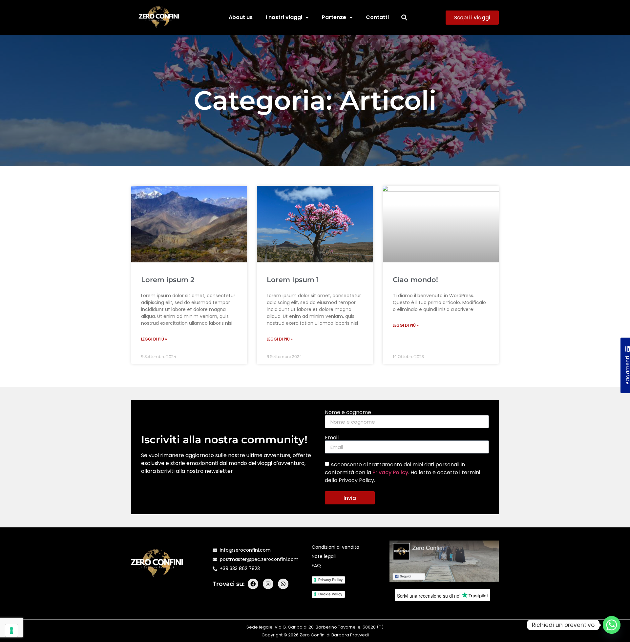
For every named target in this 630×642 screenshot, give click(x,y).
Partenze (334, 17)
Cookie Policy (330, 594)
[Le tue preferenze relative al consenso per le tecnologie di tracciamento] (11, 630)
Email (332, 437)
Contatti (377, 17)
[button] (404, 17)
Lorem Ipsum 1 (293, 280)
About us (241, 17)
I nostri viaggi (284, 17)
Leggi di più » (154, 339)
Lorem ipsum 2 (167, 280)
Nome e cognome (348, 412)
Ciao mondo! (415, 280)
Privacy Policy (390, 472)
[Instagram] (268, 584)
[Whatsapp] (283, 584)
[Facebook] (253, 584)
